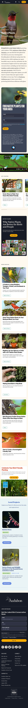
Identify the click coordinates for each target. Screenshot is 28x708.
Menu (2, 2)
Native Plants (7, 295)
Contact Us (17, 663)
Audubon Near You (5, 676)
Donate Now (4, 680)
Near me (16, 2)
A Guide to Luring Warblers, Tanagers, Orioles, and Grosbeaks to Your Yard (14, 282)
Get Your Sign (13, 477)
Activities (6, 394)
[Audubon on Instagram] (2, 647)
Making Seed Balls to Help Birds (14, 381)
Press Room (17, 661)
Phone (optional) (5, 627)
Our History (4, 658)
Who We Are (4, 656)
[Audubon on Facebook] (6, 647)
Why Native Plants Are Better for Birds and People (14, 236)
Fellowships (17, 658)
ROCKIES (6, 532)
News (5, 427)
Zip (4, 119)
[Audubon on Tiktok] (16, 647)
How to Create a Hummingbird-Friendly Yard (14, 446)
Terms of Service (7, 125)
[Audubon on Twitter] (9, 647)
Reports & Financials (6, 668)
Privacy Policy (22, 124)
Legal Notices (7, 698)
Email (4, 114)
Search (19, 2)
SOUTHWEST (7, 573)
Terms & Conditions (12, 637)
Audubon (7, 2)
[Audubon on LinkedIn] (13, 647)
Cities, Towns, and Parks (8, 29)
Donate (24, 2)
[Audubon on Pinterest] (19, 647)
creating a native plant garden (10, 68)
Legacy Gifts (4, 683)
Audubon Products (5, 678)
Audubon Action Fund (6, 670)
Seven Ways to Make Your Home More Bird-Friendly (12, 193)
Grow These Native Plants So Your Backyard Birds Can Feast (14, 315)
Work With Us (18, 656)
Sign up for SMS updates (20, 665)
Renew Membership (5, 685)
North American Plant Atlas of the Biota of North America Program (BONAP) (13, 143)
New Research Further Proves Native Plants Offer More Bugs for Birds (14, 414)
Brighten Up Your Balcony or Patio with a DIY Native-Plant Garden (14, 348)
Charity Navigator (14, 691)
